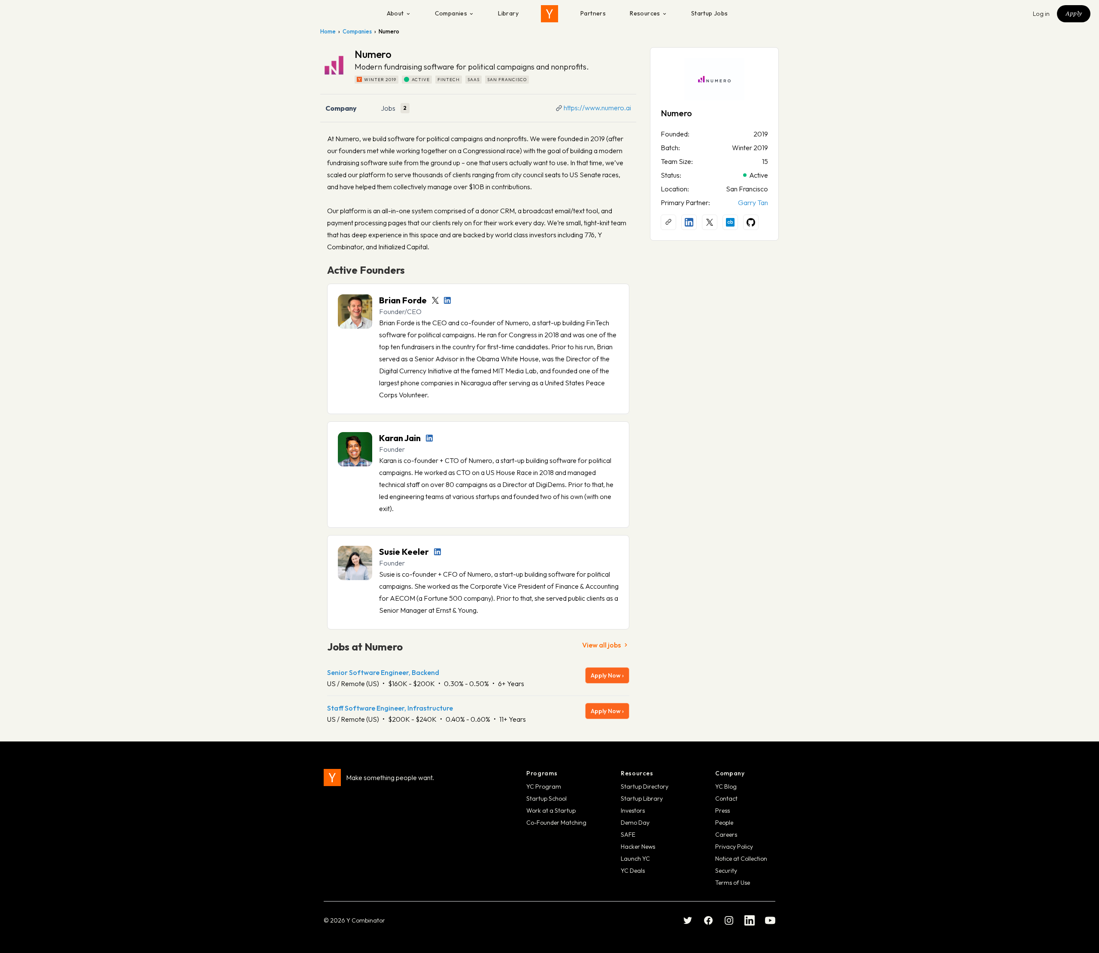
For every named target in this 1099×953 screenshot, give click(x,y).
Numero (676, 113)
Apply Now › (607, 675)
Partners (593, 13)
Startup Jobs (709, 13)
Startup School (546, 798)
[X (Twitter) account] (709, 222)
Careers (726, 834)
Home (328, 31)
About (395, 13)
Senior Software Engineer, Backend (383, 672)
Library (508, 13)
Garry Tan (753, 202)
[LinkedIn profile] (447, 300)
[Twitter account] (435, 300)
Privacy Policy (734, 846)
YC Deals (633, 870)
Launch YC (635, 858)
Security (726, 870)
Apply (1074, 13)
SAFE (628, 834)
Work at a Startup (551, 810)
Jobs (388, 108)
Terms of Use (732, 882)
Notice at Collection (741, 858)
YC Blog (726, 786)
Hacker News (638, 846)
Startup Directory (644, 786)
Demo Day (635, 822)
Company (341, 108)
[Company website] (668, 222)
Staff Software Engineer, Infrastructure (390, 708)
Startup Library (642, 798)
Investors (633, 810)
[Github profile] (751, 222)
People (724, 822)
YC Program (543, 786)
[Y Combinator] (549, 13)
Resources (645, 13)
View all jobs (601, 645)
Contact (726, 798)
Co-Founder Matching (556, 822)
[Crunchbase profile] (730, 222)
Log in (1041, 14)
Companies (451, 13)
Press (722, 810)
